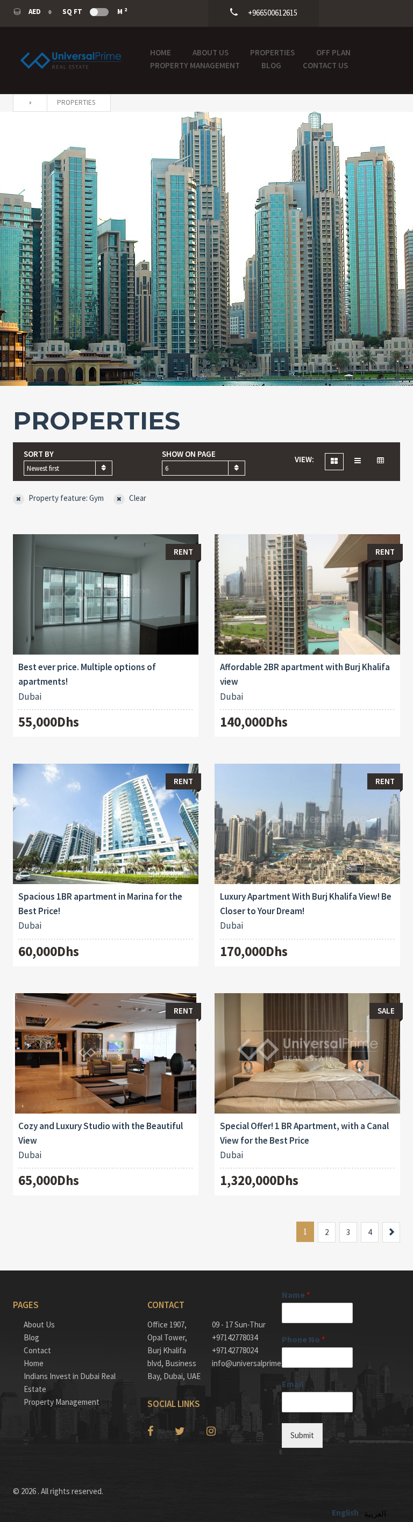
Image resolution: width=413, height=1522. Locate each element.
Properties (272, 52)
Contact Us (325, 65)
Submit (302, 1435)
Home (160, 52)
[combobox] (68, 468)
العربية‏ (375, 1514)
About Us (211, 52)
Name (296, 1294)
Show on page (189, 454)
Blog (271, 65)
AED (34, 11)
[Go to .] (27, 103)
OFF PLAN (333, 52)
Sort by (39, 454)
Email (293, 1384)
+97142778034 (235, 1337)
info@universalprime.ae (239, 1363)
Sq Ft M (94, 11)
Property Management (195, 65)
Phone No (303, 1339)
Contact (37, 1350)
